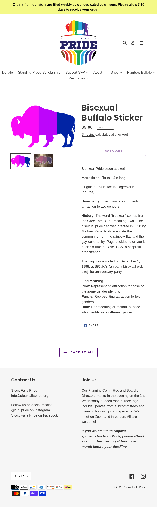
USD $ (20, 476)
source (88, 192)
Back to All (81, 352)
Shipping (88, 134)
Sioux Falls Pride (135, 487)
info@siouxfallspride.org (29, 396)
